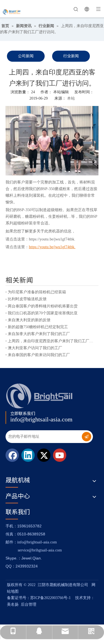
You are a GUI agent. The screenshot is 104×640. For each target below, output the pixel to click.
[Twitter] (43, 455)
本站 (71, 98)
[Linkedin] (28, 455)
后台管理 (28, 604)
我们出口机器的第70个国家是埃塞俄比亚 (43, 313)
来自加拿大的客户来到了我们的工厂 (39, 334)
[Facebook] (12, 455)
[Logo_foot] (39, 395)
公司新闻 (26, 56)
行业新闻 (71, 56)
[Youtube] (59, 455)
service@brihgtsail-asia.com (40, 550)
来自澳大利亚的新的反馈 (29, 320)
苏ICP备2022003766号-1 (50, 598)
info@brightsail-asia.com (41, 419)
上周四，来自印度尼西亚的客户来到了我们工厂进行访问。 (52, 341)
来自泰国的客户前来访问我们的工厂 (39, 355)
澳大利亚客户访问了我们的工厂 (35, 348)
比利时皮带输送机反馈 (27, 299)
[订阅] (86, 436)
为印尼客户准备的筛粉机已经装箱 (37, 292)
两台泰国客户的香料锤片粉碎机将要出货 (43, 306)
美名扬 (13, 604)
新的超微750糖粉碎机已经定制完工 (38, 327)
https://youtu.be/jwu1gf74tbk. (52, 239)
